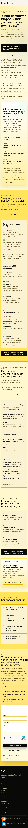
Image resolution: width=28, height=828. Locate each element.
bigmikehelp (8, 3)
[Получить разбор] (14, 143)
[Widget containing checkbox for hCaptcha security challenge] (15, 738)
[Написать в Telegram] (4, 824)
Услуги (3, 790)
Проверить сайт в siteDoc (12, 582)
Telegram (3, 810)
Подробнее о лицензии (6, 821)
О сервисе (4, 801)
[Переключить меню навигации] (25, 3)
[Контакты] (4, 819)
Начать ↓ (3, 98)
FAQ (2, 799)
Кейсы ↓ (3, 96)
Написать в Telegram (8, 55)
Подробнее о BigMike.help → (8, 67)
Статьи (3, 783)
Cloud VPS (4, 794)
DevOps (3, 786)
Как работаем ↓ (11, 96)
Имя (4, 708)
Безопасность (5, 803)
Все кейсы (13, 214)
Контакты (3, 812)
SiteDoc (3, 792)
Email (4, 715)
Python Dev (4, 788)
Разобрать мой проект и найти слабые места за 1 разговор (11, 48)
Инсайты (3, 797)
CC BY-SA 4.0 (18, 818)
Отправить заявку (15, 745)
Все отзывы (13, 395)
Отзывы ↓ (20, 96)
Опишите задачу (7, 722)
